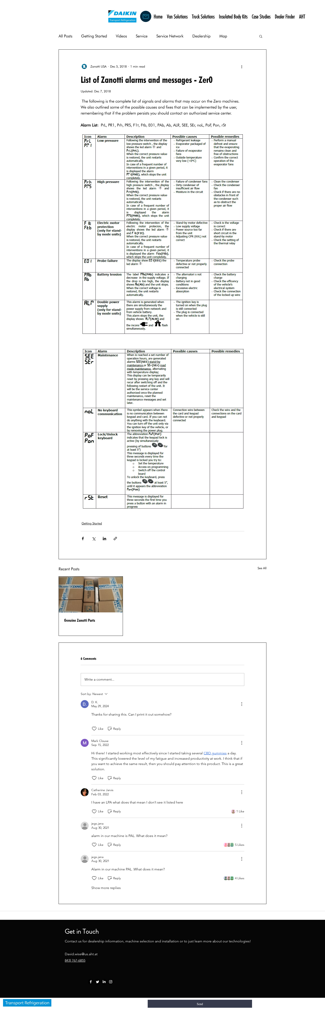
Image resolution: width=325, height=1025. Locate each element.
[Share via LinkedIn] (104, 538)
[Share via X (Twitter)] (94, 538)
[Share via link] (115, 538)
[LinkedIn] (104, 981)
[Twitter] (97, 981)
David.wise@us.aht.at (81, 954)
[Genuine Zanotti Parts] (91, 594)
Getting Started (94, 36)
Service (141, 36)
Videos (121, 36)
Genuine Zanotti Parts (79, 620)
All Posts (65, 36)
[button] (261, 36)
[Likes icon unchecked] (94, 728)
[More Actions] (241, 704)
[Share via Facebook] (83, 538)
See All (262, 568)
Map (223, 36)
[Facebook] (91, 981)
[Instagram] (110, 981)
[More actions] (241, 66)
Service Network (170, 36)
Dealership (201, 36)
